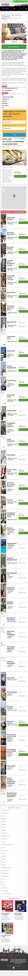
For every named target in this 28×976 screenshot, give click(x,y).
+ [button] (3, 188)
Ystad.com (3, 12)
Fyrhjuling (4, 839)
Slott (3, 882)
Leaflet (6, 208)
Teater (3, 885)
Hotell (8, 12)
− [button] (3, 191)
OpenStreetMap (15, 208)
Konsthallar (5, 850)
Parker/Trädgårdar (6, 867)
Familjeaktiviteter (6, 836)
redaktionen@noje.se (16, 966)
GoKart (3, 841)
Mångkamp (4, 856)
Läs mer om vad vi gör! (20, 962)
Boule (3, 827)
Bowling (4, 830)
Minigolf (4, 859)
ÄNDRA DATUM (22, 326)
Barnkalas (4, 818)
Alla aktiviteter (7, 893)
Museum (4, 862)
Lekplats (4, 853)
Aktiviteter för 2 (6, 810)
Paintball (4, 864)
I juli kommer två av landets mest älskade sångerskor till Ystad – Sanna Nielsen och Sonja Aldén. (6, 940)
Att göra (6, 8)
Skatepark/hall (5, 876)
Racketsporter (5, 870)
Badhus (3, 816)
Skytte (3, 879)
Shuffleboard (5, 873)
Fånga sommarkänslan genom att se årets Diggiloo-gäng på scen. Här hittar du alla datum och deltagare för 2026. (6, 917)
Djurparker (4, 833)
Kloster (4, 847)
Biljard (3, 821)
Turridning (4, 888)
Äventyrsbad (5, 813)
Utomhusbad (5, 890)
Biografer (4, 824)
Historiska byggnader (7, 844)
